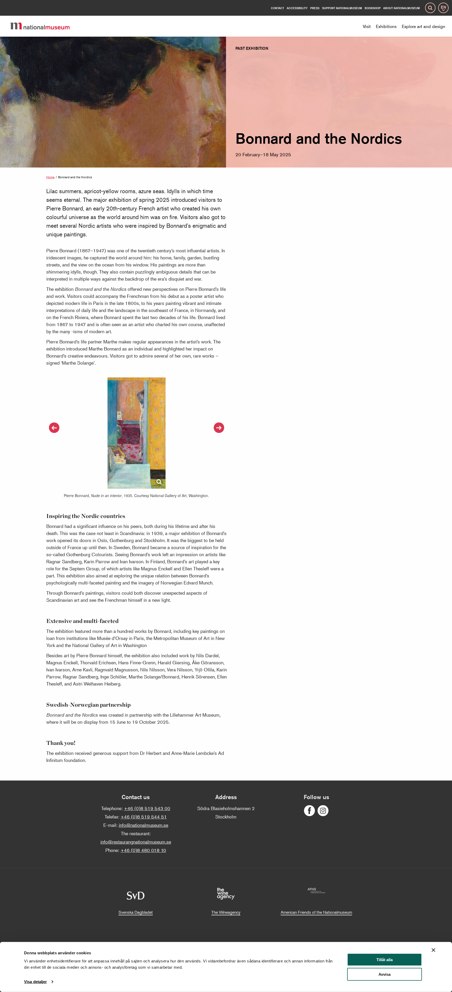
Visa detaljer (35, 981)
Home (50, 177)
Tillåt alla (384, 959)
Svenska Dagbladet (135, 912)
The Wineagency (225, 912)
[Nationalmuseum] (43, 26)
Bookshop (373, 8)
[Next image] (219, 427)
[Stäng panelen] (433, 950)
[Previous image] (54, 427)
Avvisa (384, 974)
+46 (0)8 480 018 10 (143, 850)
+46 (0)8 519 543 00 (147, 808)
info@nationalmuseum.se (143, 825)
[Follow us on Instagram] (323, 810)
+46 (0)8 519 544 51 (144, 817)
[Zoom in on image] (159, 482)
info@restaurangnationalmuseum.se (135, 842)
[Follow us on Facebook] (309, 810)
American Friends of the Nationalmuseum (316, 912)
